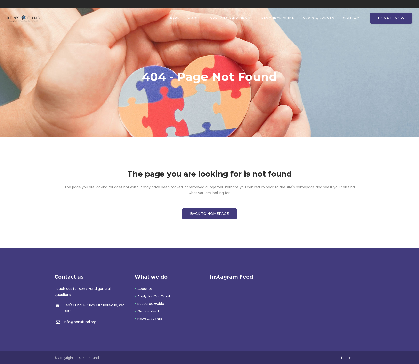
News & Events (149, 318)
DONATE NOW (391, 18)
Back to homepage (209, 214)
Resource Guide (150, 303)
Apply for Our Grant (153, 296)
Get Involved (148, 311)
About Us (145, 288)
